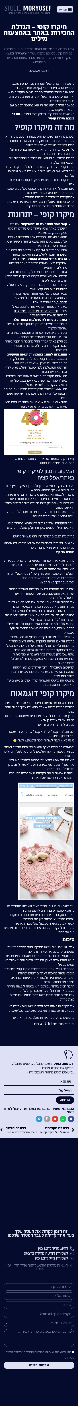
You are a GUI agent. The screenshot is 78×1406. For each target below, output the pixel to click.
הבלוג (46, 1023)
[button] (65, 9)
